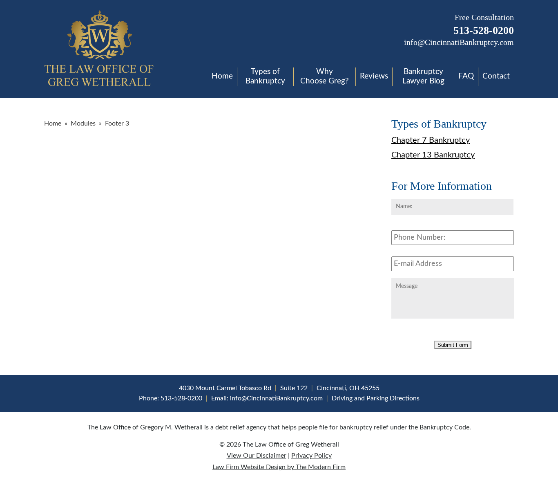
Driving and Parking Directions (376, 398)
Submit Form (452, 345)
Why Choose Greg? (324, 76)
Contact (496, 76)
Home (222, 76)
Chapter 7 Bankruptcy (430, 140)
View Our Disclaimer (256, 455)
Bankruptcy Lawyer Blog (423, 76)
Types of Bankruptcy (265, 76)
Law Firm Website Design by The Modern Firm (279, 467)
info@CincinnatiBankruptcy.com (459, 42)
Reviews (374, 76)
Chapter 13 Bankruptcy (433, 155)
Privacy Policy (311, 455)
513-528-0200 (483, 30)
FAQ (466, 76)
